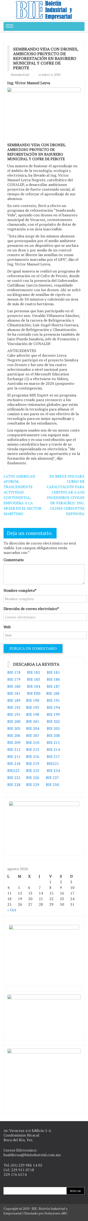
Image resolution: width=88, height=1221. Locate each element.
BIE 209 (13, 742)
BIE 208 (53, 735)
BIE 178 (13, 672)
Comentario (14, 559)
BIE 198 (32, 714)
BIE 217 (53, 756)
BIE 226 (32, 777)
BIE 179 (13, 679)
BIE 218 (13, 763)
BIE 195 (13, 714)
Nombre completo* (20, 590)
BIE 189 (14, 700)
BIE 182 (33, 672)
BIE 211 (53, 742)
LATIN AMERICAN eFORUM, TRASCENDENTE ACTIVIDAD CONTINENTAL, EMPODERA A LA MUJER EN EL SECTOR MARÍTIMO (22, 495)
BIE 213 (32, 749)
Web (7, 626)
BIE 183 (33, 679)
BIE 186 (53, 679)
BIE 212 (13, 749)
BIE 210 (32, 742)
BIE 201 (32, 721)
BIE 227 (52, 777)
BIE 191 (53, 700)
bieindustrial (20, 74)
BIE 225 (13, 777)
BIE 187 (53, 686)
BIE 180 (13, 686)
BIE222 (13, 770)
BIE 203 (13, 728)
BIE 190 (33, 700)
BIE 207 (32, 735)
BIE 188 (52, 693)
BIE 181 (13, 693)
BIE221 (53, 763)
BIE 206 (13, 735)
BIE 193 (33, 707)
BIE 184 (33, 686)
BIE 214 (53, 749)
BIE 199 (53, 714)
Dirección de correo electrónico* (31, 608)
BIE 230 (52, 784)
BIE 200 (13, 721)
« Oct (11, 909)
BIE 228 (13, 784)
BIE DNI (34, 693)
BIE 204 (32, 728)
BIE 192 (14, 707)
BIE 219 (32, 763)
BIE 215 (13, 756)
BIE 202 (53, 721)
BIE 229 (32, 784)
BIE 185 (53, 672)
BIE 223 (32, 770)
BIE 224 (53, 770)
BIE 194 (53, 707)
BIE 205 (53, 728)
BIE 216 (32, 756)
